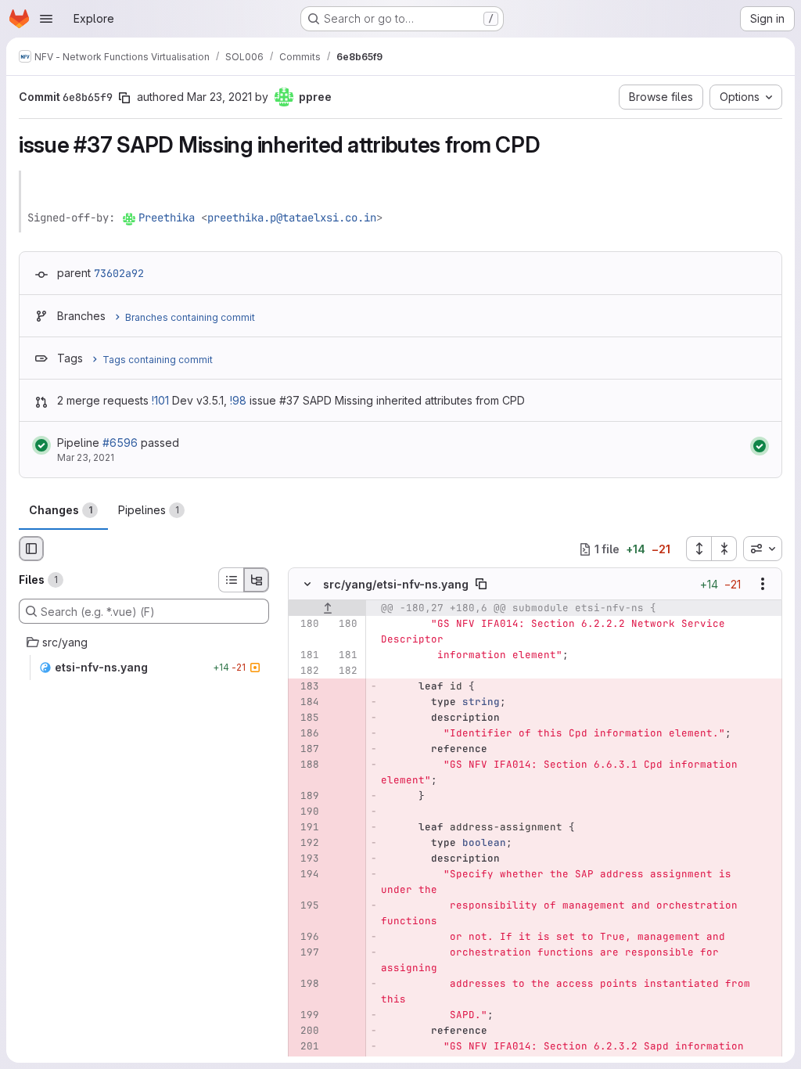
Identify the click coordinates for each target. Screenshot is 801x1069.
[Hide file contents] (307, 584)
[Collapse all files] (724, 548)
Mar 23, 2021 (219, 96)
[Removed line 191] (306, 828)
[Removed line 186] (306, 734)
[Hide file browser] (31, 548)
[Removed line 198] (306, 984)
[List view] (230, 579)
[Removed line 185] (306, 718)
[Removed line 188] (306, 765)
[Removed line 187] (306, 750)
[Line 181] (306, 656)
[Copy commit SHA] (124, 97)
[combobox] (762, 548)
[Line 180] (306, 624)
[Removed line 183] (306, 687)
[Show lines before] (327, 609)
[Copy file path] (481, 584)
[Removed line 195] (306, 906)
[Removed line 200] (306, 1031)
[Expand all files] (698, 548)
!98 (238, 400)
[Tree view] (256, 579)
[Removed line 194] (306, 875)
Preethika (166, 218)
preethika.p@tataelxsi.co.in (291, 218)
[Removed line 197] (306, 953)
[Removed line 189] (306, 796)
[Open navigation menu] (46, 18)
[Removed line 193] (306, 859)
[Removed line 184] (306, 703)
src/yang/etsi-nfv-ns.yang (396, 584)
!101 (160, 400)
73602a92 (119, 273)
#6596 (120, 442)
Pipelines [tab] (148, 510)
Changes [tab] (60, 510)
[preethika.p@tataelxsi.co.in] (129, 218)
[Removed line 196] (306, 937)
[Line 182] (306, 671)
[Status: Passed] (41, 445)
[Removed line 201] (306, 1047)
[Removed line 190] (306, 812)
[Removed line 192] (306, 843)
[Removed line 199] (306, 1016)
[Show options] (762, 584)
